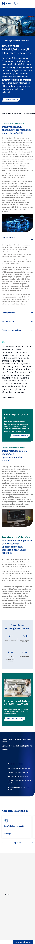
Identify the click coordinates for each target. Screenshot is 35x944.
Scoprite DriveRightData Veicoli (11, 113)
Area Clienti (6, 883)
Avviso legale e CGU (8, 928)
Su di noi (5, 879)
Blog (3, 888)
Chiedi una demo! (10, 99)
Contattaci (6, 894)
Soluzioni (5, 870)
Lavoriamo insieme (8, 866)
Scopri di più (7, 834)
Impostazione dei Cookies (23, 942)
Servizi (4, 875)
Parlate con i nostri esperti (15, 719)
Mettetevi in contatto (19, 436)
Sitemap (4, 921)
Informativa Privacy (8, 925)
